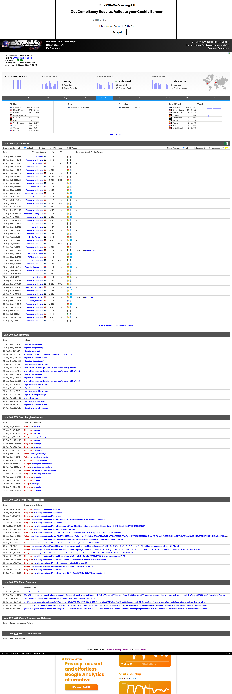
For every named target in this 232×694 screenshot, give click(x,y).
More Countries (116, 135)
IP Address (57, 148)
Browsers (190, 98)
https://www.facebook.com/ (35, 401)
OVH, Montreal (36, 301)
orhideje (37, 444)
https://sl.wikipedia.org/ (34, 344)
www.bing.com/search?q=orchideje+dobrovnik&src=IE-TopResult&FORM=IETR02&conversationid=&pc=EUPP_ (80, 556)
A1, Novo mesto (36, 250)
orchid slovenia (40, 460)
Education (199, 148)
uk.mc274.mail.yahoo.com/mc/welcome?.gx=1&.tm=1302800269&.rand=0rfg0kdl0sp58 (59, 599)
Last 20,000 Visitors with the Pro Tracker (116, 325)
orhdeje (37, 480)
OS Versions (171, 98)
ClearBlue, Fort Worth (34, 287)
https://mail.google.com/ (34, 592)
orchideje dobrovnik (42, 474)
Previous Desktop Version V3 (118, 650)
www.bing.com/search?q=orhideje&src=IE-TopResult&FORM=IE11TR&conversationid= (70, 573)
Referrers (51, 98)
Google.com (90, 250)
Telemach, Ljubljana (34, 160)
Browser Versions (214, 98)
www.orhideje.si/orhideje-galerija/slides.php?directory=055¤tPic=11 (52, 381)
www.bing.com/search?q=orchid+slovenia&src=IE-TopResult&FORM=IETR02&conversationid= (73, 543)
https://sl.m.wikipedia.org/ (35, 395)
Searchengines (30, 98)
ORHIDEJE (38, 450)
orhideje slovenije (39, 437)
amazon (37, 427)
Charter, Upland (36, 187)
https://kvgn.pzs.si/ (32, 351)
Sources (9, 98)
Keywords (68, 98)
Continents (86, 98)
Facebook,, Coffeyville (33, 214)
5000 (16, 334)
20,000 (17, 143)
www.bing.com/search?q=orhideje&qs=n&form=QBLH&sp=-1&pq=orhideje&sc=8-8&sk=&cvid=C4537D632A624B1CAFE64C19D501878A (89, 526)
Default (29, 148)
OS (157, 98)
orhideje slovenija (38, 454)
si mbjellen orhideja (39, 457)
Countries (105, 98)
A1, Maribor (38, 157)
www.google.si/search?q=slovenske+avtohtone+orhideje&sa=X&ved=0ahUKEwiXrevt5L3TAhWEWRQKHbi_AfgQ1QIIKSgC (82, 553)
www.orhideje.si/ (31, 398)
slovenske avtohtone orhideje (44, 470)
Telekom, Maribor (35, 254)
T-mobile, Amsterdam (34, 197)
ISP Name (72, 148)
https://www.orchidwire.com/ (36, 358)
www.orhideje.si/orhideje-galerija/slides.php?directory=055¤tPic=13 (52, 368)
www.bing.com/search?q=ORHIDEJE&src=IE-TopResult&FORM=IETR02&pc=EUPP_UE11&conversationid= (78, 533)
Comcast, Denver (35, 297)
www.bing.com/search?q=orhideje (48, 570)
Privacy (228, 653)
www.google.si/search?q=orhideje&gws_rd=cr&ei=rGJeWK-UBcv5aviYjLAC (63, 566)
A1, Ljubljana (37, 224)
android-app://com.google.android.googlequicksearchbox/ (48, 354)
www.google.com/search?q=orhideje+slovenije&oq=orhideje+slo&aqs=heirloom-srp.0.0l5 (69, 519)
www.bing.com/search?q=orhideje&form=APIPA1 (54, 529)
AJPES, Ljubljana (35, 257)
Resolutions (144, 98)
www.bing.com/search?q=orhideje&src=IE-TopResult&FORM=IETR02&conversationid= (70, 560)
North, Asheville (36, 237)
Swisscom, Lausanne (34, 193)
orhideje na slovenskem (42, 464)
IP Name (42, 148)
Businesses (217, 148)
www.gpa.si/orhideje (22, 58)
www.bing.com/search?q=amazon (48, 509)
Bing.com (89, 297)
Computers (123, 98)
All (186, 148)
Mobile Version (140, 650)
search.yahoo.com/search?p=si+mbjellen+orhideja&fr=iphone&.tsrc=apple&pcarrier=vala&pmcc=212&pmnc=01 (77, 539)
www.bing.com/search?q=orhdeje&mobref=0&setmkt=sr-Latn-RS (61, 563)
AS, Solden (38, 277)
